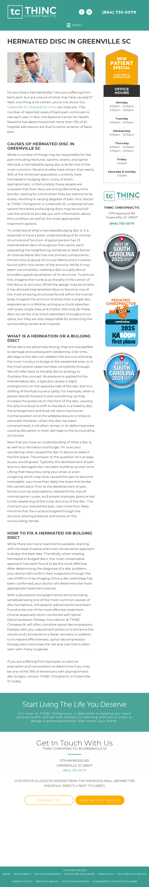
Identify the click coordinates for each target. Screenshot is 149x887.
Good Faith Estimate (75, 881)
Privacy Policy (22, 881)
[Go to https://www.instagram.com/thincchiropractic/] (89, 12)
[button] (49, 800)
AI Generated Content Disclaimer (114, 881)
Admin (6, 874)
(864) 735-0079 (119, 12)
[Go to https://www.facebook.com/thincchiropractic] (81, 12)
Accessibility (22, 874)
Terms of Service (47, 881)
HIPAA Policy (106, 874)
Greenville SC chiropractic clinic (31, 107)
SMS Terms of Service (132, 874)
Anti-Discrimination (47, 874)
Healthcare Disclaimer (79, 874)
